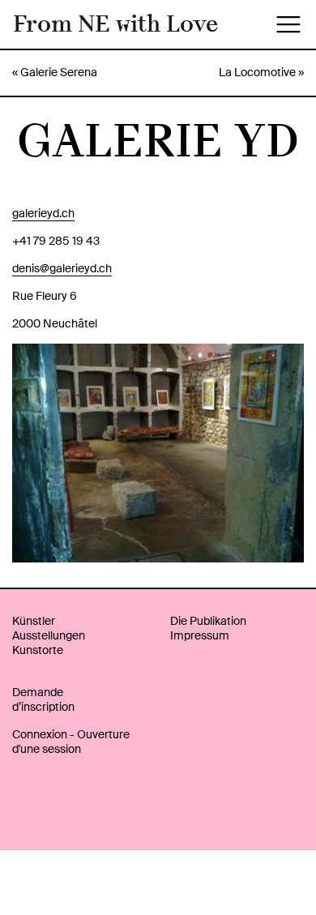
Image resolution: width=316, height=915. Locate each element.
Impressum (199, 635)
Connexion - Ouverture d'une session (71, 741)
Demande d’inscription (43, 699)
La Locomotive (257, 72)
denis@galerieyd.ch (62, 268)
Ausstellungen (48, 635)
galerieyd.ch (43, 213)
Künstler (33, 621)
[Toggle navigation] (288, 24)
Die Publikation (208, 621)
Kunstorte (37, 650)
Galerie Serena (58, 72)
